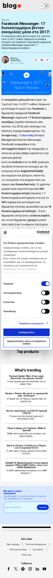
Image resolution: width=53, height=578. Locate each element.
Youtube (43, 568)
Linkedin (36, 568)
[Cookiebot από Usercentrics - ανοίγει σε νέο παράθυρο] (37, 232)
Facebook (7, 568)
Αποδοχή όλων (26, 332)
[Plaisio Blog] (12, 6)
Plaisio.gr (26, 555)
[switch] (45, 293)
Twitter (14, 568)
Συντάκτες (38, 550)
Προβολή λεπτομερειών (31, 323)
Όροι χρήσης (13, 544)
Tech (5, 20)
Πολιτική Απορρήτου (36, 544)
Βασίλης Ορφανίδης (15, 59)
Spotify (21, 568)
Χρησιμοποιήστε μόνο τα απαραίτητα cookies (26, 342)
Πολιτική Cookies (18, 550)
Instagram (29, 568)
